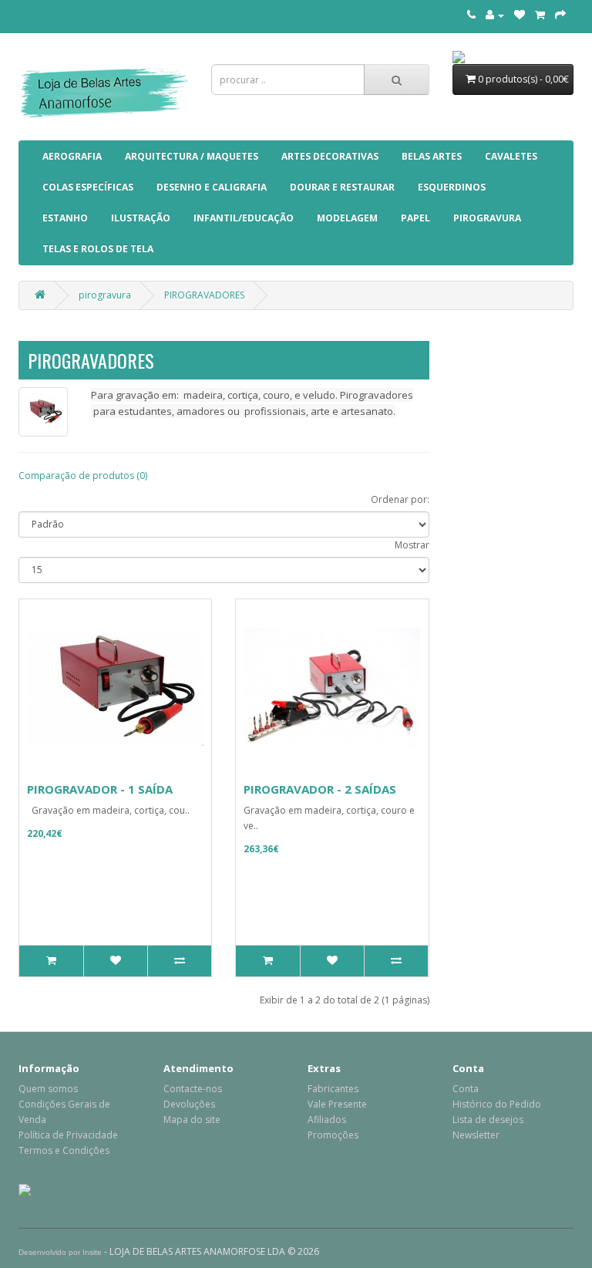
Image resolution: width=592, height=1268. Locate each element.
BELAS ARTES (432, 156)
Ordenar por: (400, 499)
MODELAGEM (347, 217)
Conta (465, 1088)
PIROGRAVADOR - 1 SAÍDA (100, 789)
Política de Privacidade (68, 1135)
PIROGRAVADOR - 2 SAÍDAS (320, 789)
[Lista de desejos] (519, 15)
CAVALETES (511, 156)
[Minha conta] (495, 15)
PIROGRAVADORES (204, 295)
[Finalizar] (560, 15)
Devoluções (189, 1104)
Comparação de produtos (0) (82, 475)
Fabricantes (333, 1088)
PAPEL (415, 217)
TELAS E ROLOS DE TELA (97, 248)
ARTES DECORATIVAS (329, 156)
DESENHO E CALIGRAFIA (211, 187)
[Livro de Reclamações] (24, 1188)
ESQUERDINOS (452, 187)
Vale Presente (337, 1104)
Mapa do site (191, 1119)
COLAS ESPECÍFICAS (87, 187)
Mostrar (412, 544)
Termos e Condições (63, 1150)
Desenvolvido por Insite (60, 1252)
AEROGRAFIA (72, 156)
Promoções (333, 1135)
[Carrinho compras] (540, 15)
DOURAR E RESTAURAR (342, 187)
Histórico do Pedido (496, 1104)
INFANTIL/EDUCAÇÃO (243, 217)
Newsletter (476, 1135)
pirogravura (487, 217)
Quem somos (48, 1088)
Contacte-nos (192, 1088)
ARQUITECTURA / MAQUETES (191, 156)
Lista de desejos (487, 1119)
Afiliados (327, 1119)
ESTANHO (65, 217)
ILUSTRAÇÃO (140, 217)
